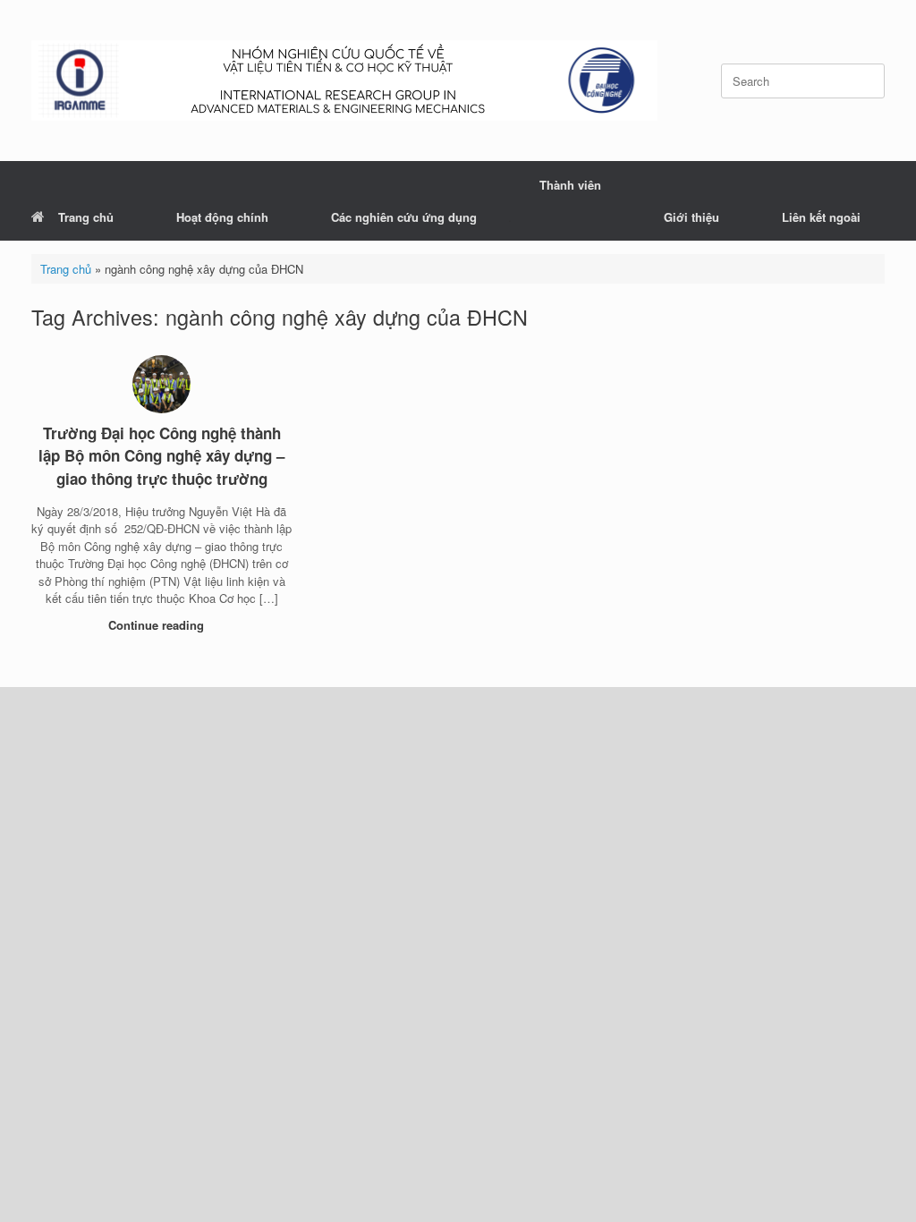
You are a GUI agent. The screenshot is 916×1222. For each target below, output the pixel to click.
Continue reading (158, 624)
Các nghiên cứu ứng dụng (404, 216)
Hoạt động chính (222, 216)
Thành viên (570, 184)
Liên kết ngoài (821, 216)
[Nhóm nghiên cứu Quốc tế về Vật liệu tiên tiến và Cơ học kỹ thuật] (344, 80)
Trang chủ (86, 216)
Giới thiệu (691, 216)
